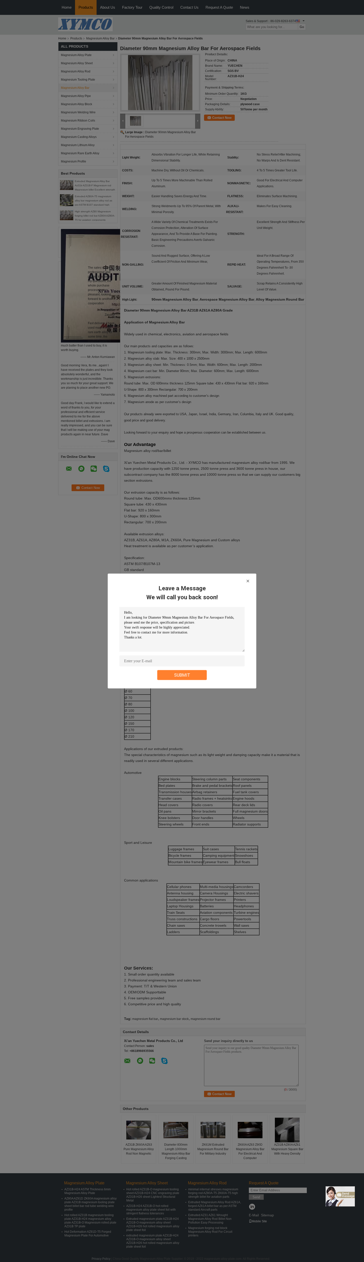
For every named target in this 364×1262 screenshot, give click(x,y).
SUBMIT (182, 675)
